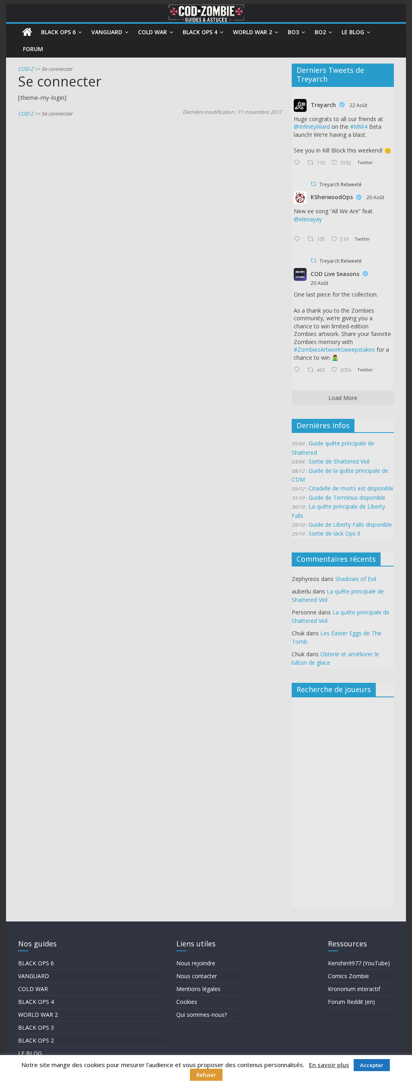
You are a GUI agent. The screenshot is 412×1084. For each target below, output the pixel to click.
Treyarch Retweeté (340, 184)
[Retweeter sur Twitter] (313, 184)
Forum (33, 49)
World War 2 (252, 32)
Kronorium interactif (354, 989)
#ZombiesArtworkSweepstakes (334, 349)
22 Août (358, 105)
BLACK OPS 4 (36, 1002)
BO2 (320, 32)
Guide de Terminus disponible (347, 497)
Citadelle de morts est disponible (351, 488)
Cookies (186, 1002)
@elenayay (308, 219)
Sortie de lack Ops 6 (334, 533)
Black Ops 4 (200, 32)
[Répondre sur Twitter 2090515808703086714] (298, 370)
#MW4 (358, 126)
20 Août (375, 197)
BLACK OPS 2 (36, 1040)
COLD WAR (33, 989)
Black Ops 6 (58, 32)
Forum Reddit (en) (351, 1002)
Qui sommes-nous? (201, 1014)
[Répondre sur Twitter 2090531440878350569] (298, 239)
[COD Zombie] (27, 32)
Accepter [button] (371, 1065)
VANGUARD (33, 976)
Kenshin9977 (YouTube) (359, 963)
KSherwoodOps (332, 197)
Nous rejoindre (195, 963)
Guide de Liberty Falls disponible (350, 524)
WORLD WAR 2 (38, 1014)
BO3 (293, 32)
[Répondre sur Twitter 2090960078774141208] (298, 163)
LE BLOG (30, 1053)
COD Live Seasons (335, 274)
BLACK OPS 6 (36, 963)
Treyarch (323, 105)
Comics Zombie (348, 976)
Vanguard (106, 32)
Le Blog (353, 32)
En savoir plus (329, 1065)
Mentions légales (198, 989)
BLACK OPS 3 (36, 1027)
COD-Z (25, 69)
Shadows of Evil (355, 579)
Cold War (152, 32)
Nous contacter (196, 976)
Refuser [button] (206, 1074)
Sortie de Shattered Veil (339, 461)
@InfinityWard (312, 126)
